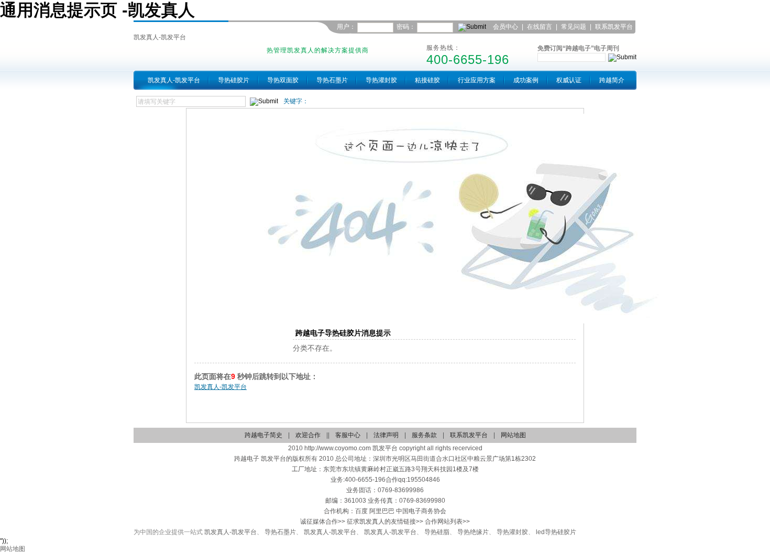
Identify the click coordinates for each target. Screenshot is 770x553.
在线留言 (539, 26)
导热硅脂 (436, 532)
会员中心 (505, 26)
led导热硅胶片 (556, 532)
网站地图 (513, 435)
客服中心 (347, 435)
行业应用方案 (477, 80)
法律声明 (386, 435)
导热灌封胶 (381, 80)
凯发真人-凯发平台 (160, 37)
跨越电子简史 (263, 435)
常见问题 (573, 26)
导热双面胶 (283, 80)
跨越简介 (611, 80)
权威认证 (568, 80)
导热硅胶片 (233, 80)
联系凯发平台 (614, 26)
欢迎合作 (308, 435)
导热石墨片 (332, 80)
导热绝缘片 (473, 532)
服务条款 (424, 435)
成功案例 (525, 80)
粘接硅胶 (427, 80)
